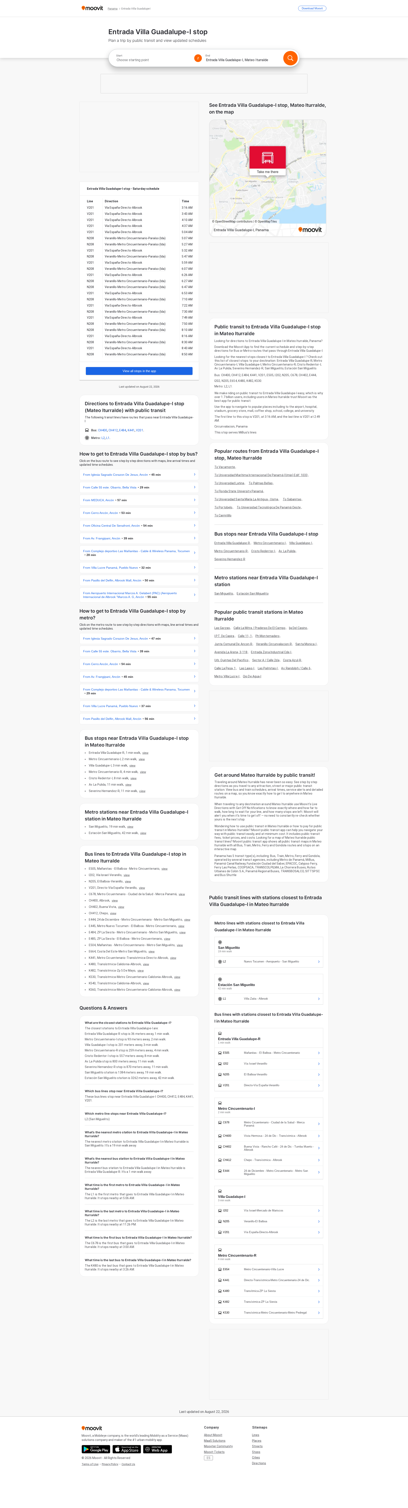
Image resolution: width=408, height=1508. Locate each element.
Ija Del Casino (298, 628)
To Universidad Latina (229, 483)
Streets (257, 1446)
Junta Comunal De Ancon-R (233, 644)
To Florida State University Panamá (238, 491)
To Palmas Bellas (261, 483)
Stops (256, 1452)
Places (256, 1440)
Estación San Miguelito (252, 593)
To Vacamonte (224, 467)
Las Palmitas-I (268, 668)
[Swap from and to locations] (198, 58)
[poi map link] (267, 178)
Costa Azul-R (292, 660)
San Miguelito (223, 593)
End (207, 55)
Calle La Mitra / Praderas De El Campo (259, 628)
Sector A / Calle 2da (265, 660)
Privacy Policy (110, 1464)
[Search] (290, 58)
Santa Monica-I (305, 644)
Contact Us (128, 1464)
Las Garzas (222, 628)
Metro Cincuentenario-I (270, 543)
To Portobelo (223, 507)
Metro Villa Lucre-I (226, 676)
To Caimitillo (222, 515)
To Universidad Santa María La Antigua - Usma (246, 499)
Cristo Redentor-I (263, 551)
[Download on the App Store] (126, 1449)
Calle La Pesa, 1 (225, 668)
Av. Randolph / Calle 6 (295, 668)
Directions (259, 1463)
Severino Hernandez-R (229, 559)
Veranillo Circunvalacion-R (274, 644)
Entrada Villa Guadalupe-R (232, 543)
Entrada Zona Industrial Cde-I (271, 652)
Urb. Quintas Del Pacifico (231, 660)
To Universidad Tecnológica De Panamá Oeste (269, 507)
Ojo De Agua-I (252, 676)
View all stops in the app (139, 371)
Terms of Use (90, 1464)
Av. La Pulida (287, 551)
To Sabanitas (292, 499)
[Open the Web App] (157, 1449)
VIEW (145, 752)
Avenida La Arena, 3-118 (230, 652)
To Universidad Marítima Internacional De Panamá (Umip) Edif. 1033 (261, 475)
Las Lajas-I (246, 668)
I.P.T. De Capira (224, 636)
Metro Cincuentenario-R (231, 551)
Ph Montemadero (267, 636)
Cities (256, 1457)
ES (208, 1458)
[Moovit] (92, 8)
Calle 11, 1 (245, 636)
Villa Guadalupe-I (300, 543)
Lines (255, 1435)
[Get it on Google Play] (96, 1449)
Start (119, 55)
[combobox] (153, 60)
